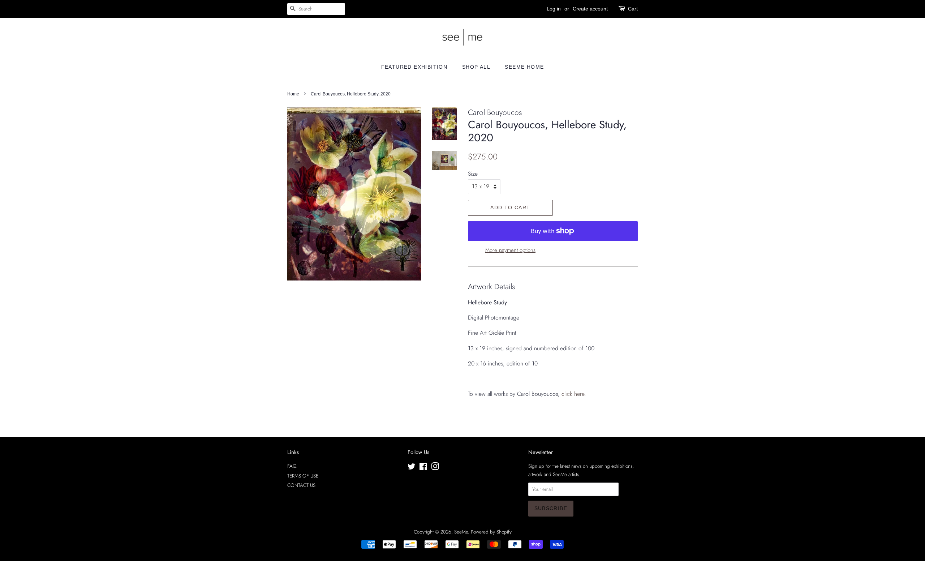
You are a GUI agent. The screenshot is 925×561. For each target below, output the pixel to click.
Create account (590, 9)
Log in (554, 9)
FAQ (292, 466)
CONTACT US (301, 485)
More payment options (510, 250)
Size (473, 174)
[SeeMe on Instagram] (435, 467)
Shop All (476, 67)
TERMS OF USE (302, 475)
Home (293, 94)
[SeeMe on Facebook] (423, 467)
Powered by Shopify (491, 531)
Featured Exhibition (414, 67)
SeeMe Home (524, 67)
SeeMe (461, 531)
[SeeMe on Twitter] (412, 467)
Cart (633, 9)
